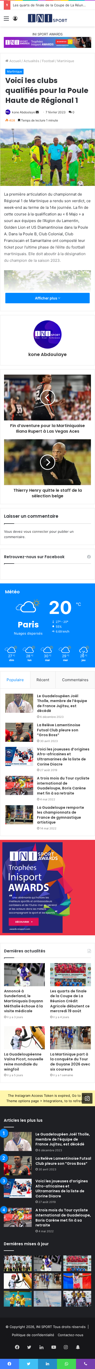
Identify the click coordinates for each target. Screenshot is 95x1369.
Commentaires (75, 679)
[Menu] (6, 20)
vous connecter (36, 531)
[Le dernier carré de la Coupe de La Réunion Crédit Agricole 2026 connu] (18, 1263)
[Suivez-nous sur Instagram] (87, 1098)
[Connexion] (15, 20)
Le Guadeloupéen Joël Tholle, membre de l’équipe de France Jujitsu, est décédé (62, 703)
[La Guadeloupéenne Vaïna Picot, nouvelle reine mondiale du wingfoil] (24, 1037)
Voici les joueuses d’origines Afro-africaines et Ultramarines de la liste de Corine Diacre (63, 757)
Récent (42, 679)
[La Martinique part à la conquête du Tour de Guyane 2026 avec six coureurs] (70, 1037)
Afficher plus (46, 298)
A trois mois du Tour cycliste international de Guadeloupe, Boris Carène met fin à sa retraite (63, 786)
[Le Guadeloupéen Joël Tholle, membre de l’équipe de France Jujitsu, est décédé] (19, 703)
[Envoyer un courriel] (37, 112)
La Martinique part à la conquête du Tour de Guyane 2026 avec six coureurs (70, 1062)
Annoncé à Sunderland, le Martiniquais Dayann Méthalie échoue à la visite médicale (23, 1001)
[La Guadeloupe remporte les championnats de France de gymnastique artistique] (19, 814)
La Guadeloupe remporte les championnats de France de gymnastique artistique (60, 815)
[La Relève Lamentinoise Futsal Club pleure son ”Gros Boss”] (19, 732)
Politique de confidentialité (33, 1335)
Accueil (14, 61)
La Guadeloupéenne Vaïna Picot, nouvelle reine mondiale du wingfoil (23, 1062)
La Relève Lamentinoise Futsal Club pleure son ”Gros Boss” (58, 729)
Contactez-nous (70, 1335)
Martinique (65, 61)
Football (48, 61)
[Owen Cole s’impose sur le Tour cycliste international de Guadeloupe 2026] (18, 1299)
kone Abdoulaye (23, 112)
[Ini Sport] (47, 18)
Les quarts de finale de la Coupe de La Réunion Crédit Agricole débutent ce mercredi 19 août (70, 1001)
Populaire (15, 679)
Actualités (31, 61)
